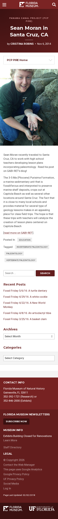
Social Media (11, 483)
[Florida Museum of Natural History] (16, 508)
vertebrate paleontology (20, 260)
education (24, 240)
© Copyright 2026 (13, 460)
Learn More (10, 440)
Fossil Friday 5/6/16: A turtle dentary (25, 290)
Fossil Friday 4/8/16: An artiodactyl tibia (27, 313)
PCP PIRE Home (17, 60)
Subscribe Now (16, 421)
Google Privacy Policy (16, 474)
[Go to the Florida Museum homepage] (29, 4)
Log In (7, 488)
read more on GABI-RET (18, 232)
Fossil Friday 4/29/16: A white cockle (25, 296)
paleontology (14, 253)
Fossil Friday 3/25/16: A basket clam (25, 319)
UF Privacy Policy (13, 479)
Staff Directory (12, 447)
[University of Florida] (42, 508)
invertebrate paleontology (32, 247)
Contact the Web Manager (19, 464)
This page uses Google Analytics (22, 469)
